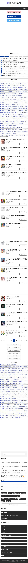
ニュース (8, 272)
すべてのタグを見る (14, 504)
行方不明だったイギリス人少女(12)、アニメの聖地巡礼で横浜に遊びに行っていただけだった (16, 331)
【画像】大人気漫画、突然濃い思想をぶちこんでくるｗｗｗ (12, 99)
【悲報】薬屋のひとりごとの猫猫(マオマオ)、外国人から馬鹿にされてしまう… (16, 322)
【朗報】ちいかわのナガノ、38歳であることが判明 (16, 191)
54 (21, 340)
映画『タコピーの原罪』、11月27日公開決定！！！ (16, 304)
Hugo (18, 560)
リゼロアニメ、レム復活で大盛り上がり (10, 70)
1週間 (14, 56)
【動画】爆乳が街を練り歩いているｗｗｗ (9, 133)
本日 (5, 56)
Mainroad (23, 560)
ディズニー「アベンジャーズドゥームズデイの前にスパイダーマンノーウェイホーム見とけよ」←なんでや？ (16, 259)
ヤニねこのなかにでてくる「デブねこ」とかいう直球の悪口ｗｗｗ (16, 148)
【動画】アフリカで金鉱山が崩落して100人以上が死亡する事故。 (14, 413)
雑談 (8, 142)
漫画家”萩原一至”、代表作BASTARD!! (14, 223)
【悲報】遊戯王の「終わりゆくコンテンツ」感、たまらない (14, 66)
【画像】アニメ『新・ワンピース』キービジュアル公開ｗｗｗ (13, 114)
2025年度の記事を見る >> (14, 347)
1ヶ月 (23, 56)
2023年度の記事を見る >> (14, 353)
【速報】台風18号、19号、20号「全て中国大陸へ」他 (11, 127)
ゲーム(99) (10, 496)
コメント (23, 143)
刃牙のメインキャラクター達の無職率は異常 (15, 139)
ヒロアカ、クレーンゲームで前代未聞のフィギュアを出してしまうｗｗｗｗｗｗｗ (16, 313)
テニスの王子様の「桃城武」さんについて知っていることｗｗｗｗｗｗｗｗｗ (16, 173)
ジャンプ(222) (16, 496)
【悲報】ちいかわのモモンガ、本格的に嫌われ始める (11, 95)
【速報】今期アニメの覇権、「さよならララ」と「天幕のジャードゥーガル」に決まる (16, 250)
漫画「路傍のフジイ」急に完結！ (13, 296)
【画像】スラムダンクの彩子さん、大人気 (14, 207)
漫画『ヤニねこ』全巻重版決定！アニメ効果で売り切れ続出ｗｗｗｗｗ (16, 269)
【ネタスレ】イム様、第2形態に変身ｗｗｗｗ (15, 215)
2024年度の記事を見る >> (14, 350)
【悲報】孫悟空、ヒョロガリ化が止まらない (15, 156)
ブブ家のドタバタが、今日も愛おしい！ (9, 81)
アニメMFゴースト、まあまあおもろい (14, 164)
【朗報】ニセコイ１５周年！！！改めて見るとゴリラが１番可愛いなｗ (16, 278)
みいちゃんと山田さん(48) (20, 493)
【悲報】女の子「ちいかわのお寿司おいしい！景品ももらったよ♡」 (14, 97)
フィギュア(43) (15, 498)
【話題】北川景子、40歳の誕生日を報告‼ (9, 125)
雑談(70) (8, 501)
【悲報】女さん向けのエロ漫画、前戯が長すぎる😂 (16, 241)
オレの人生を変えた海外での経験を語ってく (9, 398)
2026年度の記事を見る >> (14, 345)
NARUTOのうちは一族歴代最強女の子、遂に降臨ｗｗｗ (13, 62)
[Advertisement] (14, 37)
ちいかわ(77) (10, 493)
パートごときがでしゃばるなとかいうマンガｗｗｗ (16, 199)
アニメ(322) (3, 496)
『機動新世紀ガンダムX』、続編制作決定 (10, 60)
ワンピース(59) (22, 498)
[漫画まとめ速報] (14, 3)
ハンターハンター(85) (5, 498)
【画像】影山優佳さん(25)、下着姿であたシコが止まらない (12, 104)
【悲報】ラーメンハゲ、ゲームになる (9, 64)
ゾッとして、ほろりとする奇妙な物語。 (9, 364)
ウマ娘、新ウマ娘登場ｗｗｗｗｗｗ (9, 75)
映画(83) (3, 501)
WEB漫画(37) (4, 493)
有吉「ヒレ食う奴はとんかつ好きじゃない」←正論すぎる (12, 123)
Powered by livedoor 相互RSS (4, 136)
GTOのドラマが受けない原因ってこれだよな (11, 71)
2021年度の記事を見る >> (14, 358)
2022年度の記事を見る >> (14, 356)
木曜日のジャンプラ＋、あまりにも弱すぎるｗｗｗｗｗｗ (12, 93)
